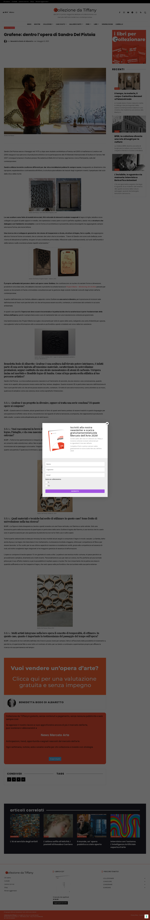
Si (48, 482)
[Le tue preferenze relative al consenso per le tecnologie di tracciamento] (146, 916)
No (49, 486)
